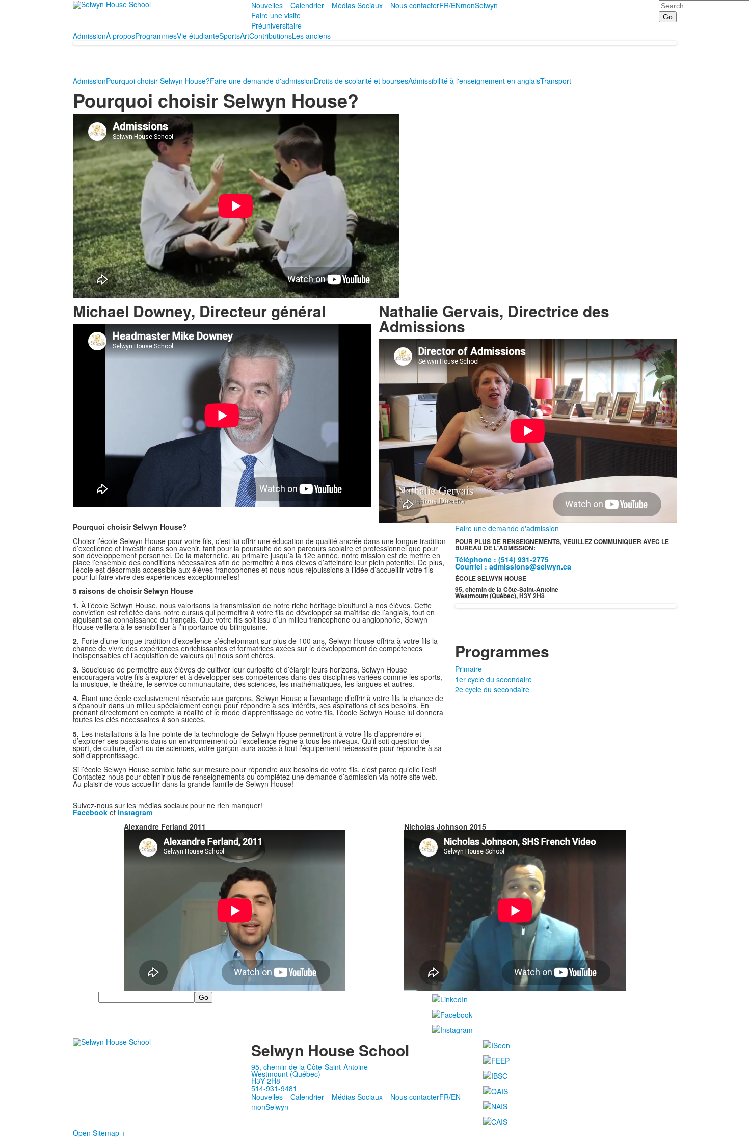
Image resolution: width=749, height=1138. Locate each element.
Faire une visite (276, 15)
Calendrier (307, 5)
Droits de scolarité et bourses (361, 80)
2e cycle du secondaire (492, 689)
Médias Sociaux (357, 5)
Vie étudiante (198, 36)
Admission (89, 36)
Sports (229, 36)
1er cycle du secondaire (493, 679)
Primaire (468, 669)
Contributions (270, 36)
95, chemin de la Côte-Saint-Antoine (309, 1067)
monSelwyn (479, 5)
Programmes (156, 36)
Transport (555, 80)
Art (244, 36)
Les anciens (311, 36)
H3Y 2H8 (265, 1081)
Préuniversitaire (276, 25)
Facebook (90, 812)
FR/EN (450, 5)
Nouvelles (267, 5)
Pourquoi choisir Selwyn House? (158, 80)
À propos (120, 36)
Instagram (135, 812)
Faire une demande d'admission (262, 80)
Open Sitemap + (99, 1133)
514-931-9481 (274, 1088)
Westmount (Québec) (285, 1074)
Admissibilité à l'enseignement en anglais (474, 80)
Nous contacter (414, 5)
